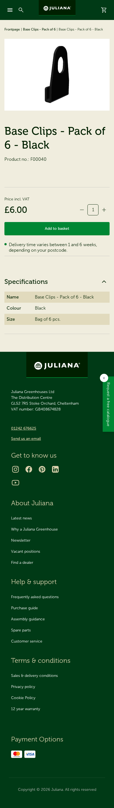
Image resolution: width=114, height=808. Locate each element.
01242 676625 (23, 428)
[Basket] (104, 10)
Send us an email (26, 438)
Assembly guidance (28, 619)
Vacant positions (25, 551)
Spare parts (21, 630)
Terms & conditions (41, 660)
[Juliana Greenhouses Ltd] (57, 8)
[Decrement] (81, 209)
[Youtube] (15, 482)
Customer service (26, 641)
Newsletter (20, 540)
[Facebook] (28, 469)
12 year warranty (25, 709)
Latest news (21, 518)
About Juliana (32, 503)
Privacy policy (23, 686)
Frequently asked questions (35, 597)
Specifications (26, 281)
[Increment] (104, 209)
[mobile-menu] (9, 10)
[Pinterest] (42, 469)
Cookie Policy (23, 697)
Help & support (34, 582)
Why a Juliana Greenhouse (34, 529)
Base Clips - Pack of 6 (39, 29)
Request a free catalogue (108, 404)
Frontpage (12, 29)
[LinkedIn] (55, 469)
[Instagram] (15, 469)
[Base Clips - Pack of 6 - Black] (57, 75)
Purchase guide (24, 608)
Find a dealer (22, 562)
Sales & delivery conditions (34, 675)
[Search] (21, 10)
